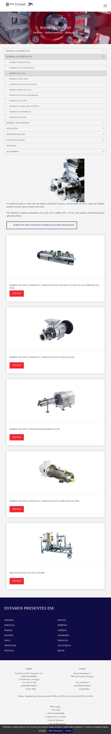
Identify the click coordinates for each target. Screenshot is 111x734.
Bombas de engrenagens (22, 68)
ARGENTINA (10, 645)
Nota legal (56, 710)
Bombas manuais (18, 117)
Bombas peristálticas (21, 90)
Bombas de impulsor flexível (24, 106)
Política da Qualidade (56, 713)
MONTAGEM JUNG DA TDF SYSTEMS (27, 573)
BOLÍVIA (62, 620)
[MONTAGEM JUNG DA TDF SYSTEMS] (55, 544)
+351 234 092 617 (82, 683)
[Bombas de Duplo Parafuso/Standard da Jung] (55, 401)
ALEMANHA (63, 635)
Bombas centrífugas (18, 51)
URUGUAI (9, 651)
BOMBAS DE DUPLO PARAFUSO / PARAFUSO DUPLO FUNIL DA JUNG (42, 357)
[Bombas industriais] (20, 4)
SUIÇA (7, 640)
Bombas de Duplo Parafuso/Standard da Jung (35, 429)
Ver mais (16, 293)
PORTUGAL (9, 625)
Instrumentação (15, 134)
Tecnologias (37, 32)
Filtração (12, 129)
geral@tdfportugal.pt (29, 686)
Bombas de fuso (71, 32)
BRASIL (61, 651)
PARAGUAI (63, 640)
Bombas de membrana (20, 112)
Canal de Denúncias (56, 720)
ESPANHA (9, 620)
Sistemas (11, 146)
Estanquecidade (15, 140)
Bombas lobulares (19, 79)
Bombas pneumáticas (20, 62)
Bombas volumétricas (54, 32)
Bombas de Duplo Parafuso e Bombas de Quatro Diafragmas (43, 225)
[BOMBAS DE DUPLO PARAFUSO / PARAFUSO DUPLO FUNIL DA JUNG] (55, 329)
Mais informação (55, 731)
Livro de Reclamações (57, 724)
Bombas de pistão (18, 101)
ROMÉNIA (62, 625)
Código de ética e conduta (56, 717)
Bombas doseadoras (17, 123)
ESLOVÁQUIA (64, 645)
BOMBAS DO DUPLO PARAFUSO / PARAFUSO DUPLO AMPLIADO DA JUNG (44, 501)
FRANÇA (8, 630)
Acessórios (12, 152)
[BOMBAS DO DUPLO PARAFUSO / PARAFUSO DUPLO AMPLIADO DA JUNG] (55, 473)
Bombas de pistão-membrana (24, 95)
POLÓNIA (8, 635)
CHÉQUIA (62, 630)
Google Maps (31, 689)
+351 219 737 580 (29, 683)
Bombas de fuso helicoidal (23, 84)
